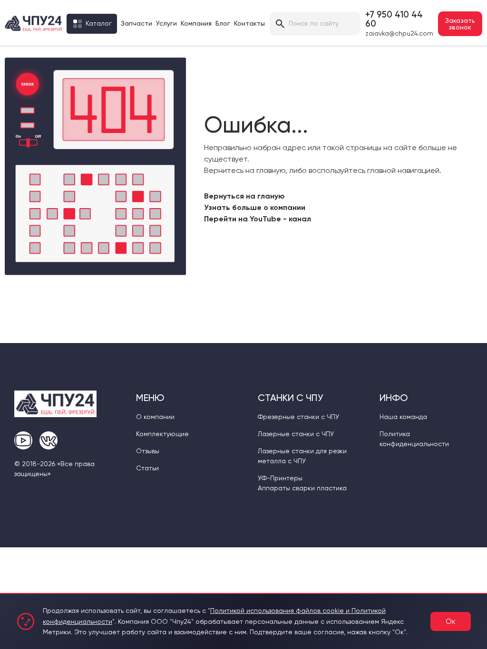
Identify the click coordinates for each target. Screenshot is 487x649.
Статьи (147, 468)
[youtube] (23, 440)
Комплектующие (162, 434)
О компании (155, 416)
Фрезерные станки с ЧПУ (298, 416)
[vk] (48, 440)
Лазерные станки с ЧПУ (296, 434)
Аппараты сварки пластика (302, 488)
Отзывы (147, 451)
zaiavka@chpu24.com (399, 33)
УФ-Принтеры (280, 478)
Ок (451, 621)
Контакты (249, 23)
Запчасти (136, 23)
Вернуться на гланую (244, 195)
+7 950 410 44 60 (394, 19)
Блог (222, 23)
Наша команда (403, 416)
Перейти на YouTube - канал (257, 218)
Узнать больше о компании (254, 207)
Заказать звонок (460, 24)
